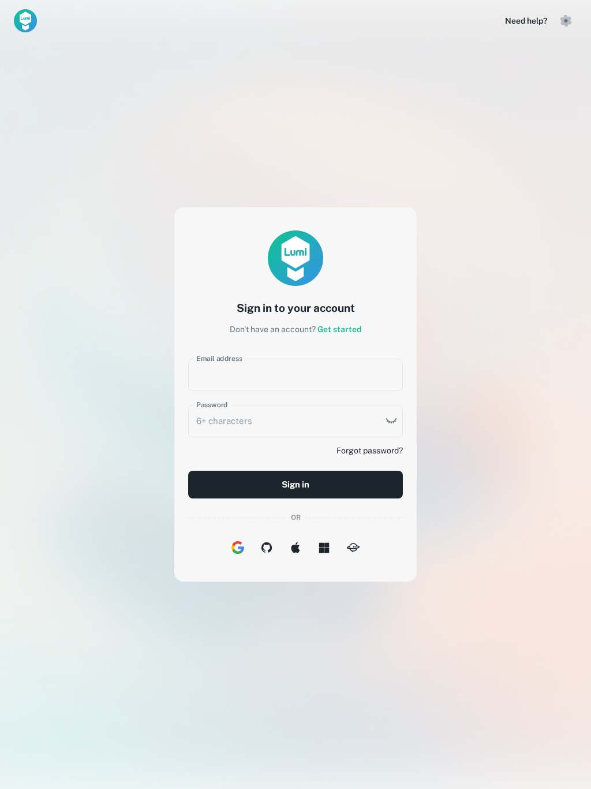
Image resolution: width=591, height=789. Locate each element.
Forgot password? (369, 450)
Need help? (526, 20)
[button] (565, 20)
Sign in (295, 484)
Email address (219, 359)
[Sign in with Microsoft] (324, 548)
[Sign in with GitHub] (267, 548)
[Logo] (25, 20)
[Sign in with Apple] (295, 548)
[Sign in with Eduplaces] (353, 548)
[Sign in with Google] (238, 548)
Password (212, 405)
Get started (339, 329)
